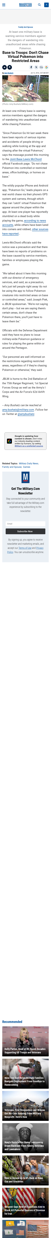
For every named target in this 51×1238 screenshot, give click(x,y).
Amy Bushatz (8, 73)
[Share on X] (36, 67)
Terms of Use (25, 547)
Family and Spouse (25, 27)
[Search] (39, 5)
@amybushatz (26, 414)
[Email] (41, 67)
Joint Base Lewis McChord (26, 159)
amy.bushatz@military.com (18, 409)
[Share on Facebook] (31, 67)
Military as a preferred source (29, 446)
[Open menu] (3, 5)
